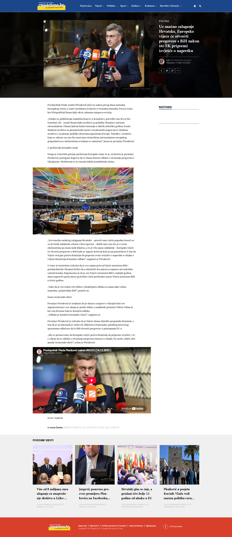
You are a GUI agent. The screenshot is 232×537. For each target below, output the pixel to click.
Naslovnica (86, 6)
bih (84, 428)
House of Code (117, 528)
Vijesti (98, 6)
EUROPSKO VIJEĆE (95, 428)
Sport (123, 6)
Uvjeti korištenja (136, 526)
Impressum (82, 526)
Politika (111, 6)
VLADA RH (114, 428)
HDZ (107, 428)
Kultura (135, 6)
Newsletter (94, 526)
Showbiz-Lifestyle (169, 6)
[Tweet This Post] (166, 70)
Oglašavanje (151, 526)
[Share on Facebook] (161, 70)
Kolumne (150, 6)
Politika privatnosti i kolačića (114, 526)
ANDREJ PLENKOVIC (73, 428)
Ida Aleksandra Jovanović (181, 60)
